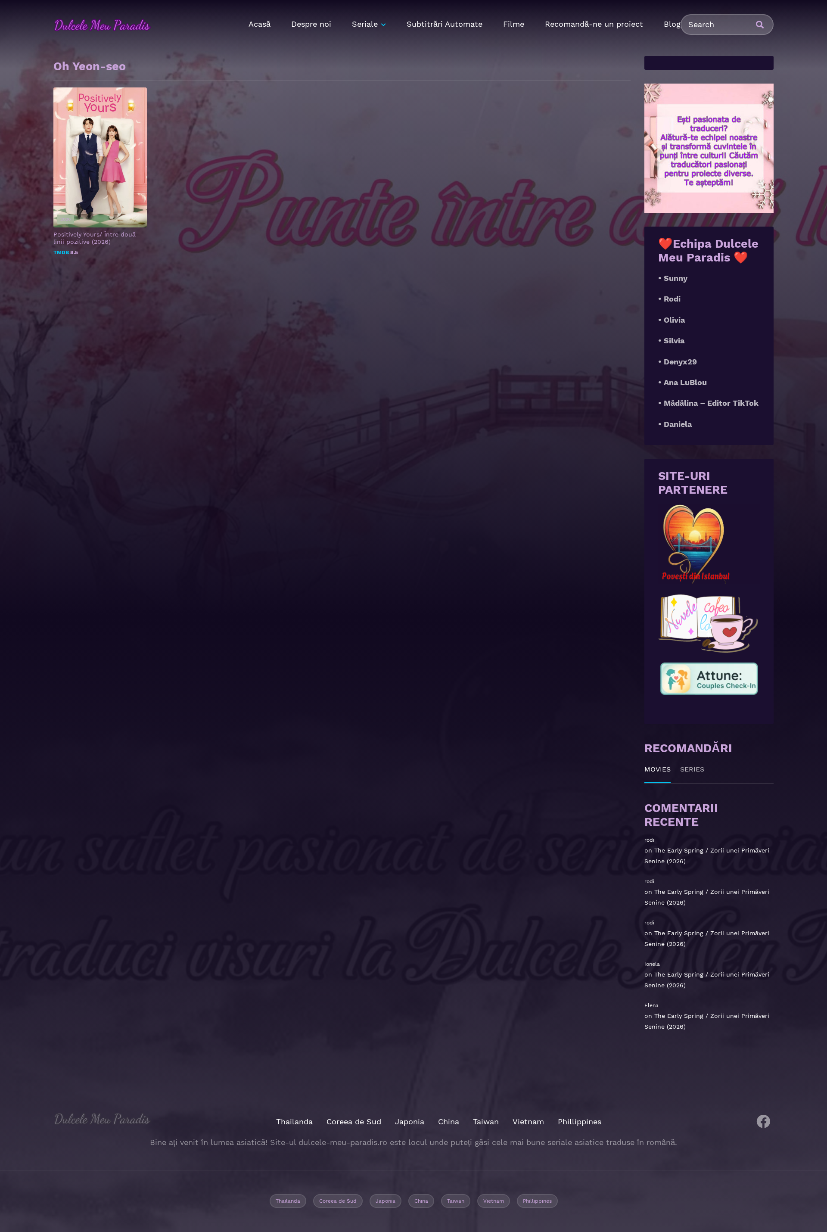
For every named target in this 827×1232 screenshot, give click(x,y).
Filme (513, 23)
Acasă (259, 23)
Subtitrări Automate (444, 23)
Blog (672, 23)
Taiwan (486, 1121)
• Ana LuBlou (682, 382)
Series (692, 769)
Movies (657, 769)
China (448, 1121)
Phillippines (579, 1121)
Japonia (409, 1121)
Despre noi (311, 23)
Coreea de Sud (353, 1121)
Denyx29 (680, 361)
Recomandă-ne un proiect (594, 23)
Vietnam (528, 1121)
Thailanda (294, 1121)
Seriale (365, 23)
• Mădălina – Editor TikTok (708, 403)
